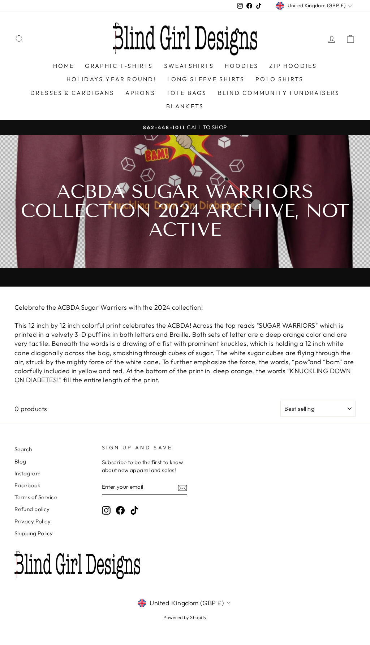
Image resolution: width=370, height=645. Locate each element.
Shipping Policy (33, 533)
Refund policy (32, 509)
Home (63, 65)
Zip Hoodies (293, 65)
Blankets (185, 106)
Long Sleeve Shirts (206, 79)
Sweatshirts (189, 65)
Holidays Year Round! (111, 79)
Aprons (140, 92)
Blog (20, 461)
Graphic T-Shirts (119, 65)
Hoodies (241, 65)
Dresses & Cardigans (72, 92)
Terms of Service (35, 497)
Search (23, 449)
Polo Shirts (279, 79)
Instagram (27, 473)
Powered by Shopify (184, 617)
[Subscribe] (182, 487)
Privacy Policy (32, 521)
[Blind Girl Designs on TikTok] (134, 510)
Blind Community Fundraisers (279, 92)
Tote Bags (186, 92)
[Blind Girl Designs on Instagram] (106, 510)
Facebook (27, 485)
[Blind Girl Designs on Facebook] (120, 510)
